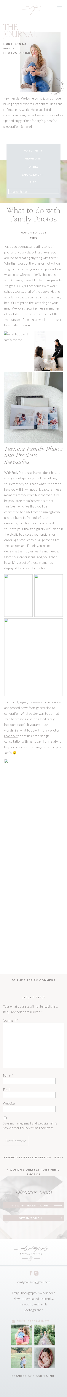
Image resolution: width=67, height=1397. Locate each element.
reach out (11, 736)
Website (9, 1103)
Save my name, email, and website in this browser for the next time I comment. (30, 1125)
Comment (11, 1020)
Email (7, 1089)
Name (8, 1075)
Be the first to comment (34, 980)
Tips (33, 238)
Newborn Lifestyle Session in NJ (32, 1157)
